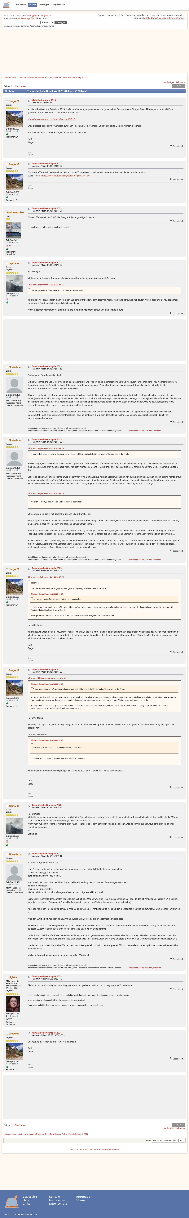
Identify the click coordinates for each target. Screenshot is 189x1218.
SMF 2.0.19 (74, 1149)
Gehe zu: (148, 1141)
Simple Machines (95, 1149)
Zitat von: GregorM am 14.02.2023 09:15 (46, 285)
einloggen (32, 15)
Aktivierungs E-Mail (27, 18)
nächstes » (180, 82)
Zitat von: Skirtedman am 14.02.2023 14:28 (47, 678)
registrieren (47, 15)
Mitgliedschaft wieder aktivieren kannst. (164, 18)
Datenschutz (58, 1203)
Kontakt (54, 1196)
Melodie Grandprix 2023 (44, 100)
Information (83, 1196)
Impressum (57, 1200)
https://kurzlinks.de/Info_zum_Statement (145, 431)
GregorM (14, 101)
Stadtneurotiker (15, 212)
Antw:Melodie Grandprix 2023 (47, 163)
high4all (13, 977)
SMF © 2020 (83, 1149)
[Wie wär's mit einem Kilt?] (7, 134)
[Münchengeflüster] (7, 303)
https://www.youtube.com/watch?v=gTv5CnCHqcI (65, 175)
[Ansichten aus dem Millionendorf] (7, 249)
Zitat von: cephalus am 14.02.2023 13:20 (46, 577)
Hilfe (26, 1200)
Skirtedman (15, 367)
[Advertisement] (94, 51)
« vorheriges (168, 82)
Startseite (30, 1196)
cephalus (14, 263)
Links (26, 1203)
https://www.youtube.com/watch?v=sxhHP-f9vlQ (52, 119)
